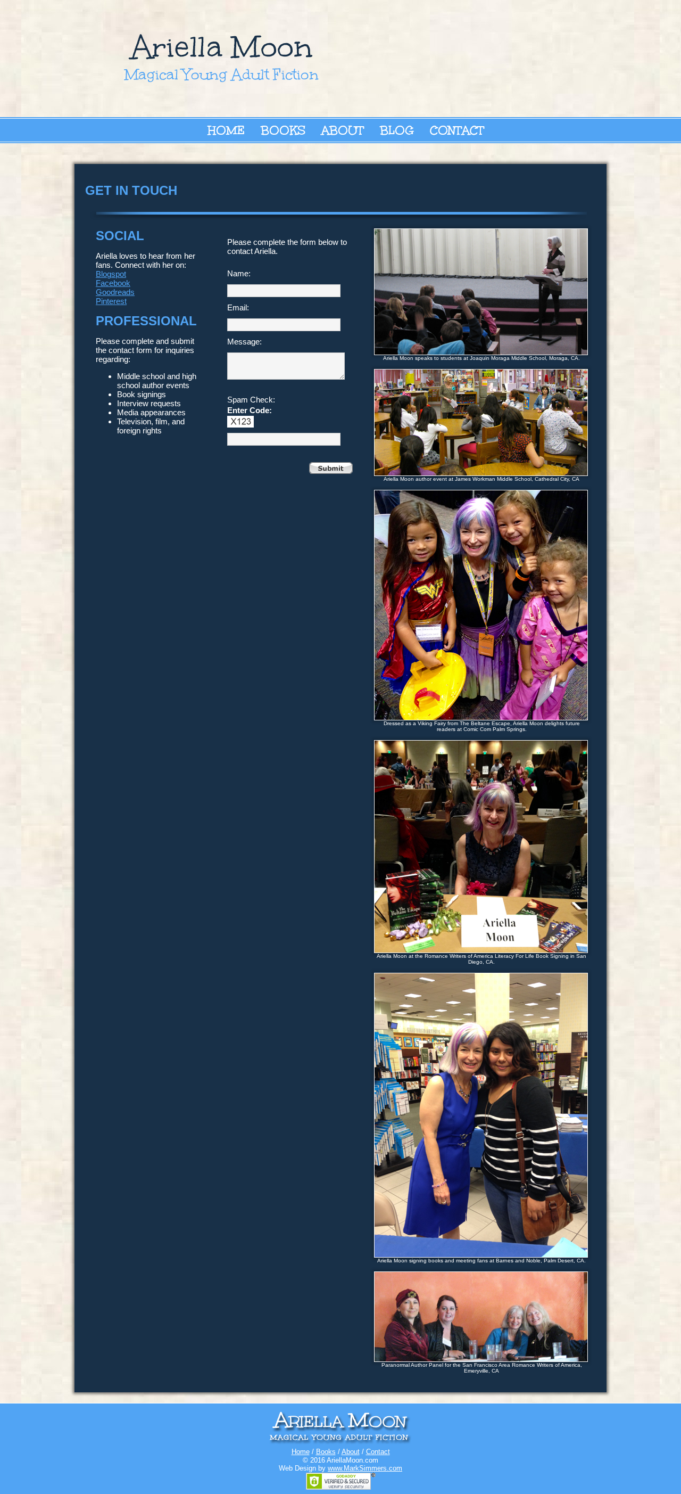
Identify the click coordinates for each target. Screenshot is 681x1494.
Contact (457, 130)
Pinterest (111, 301)
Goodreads (115, 292)
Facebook (113, 283)
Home (226, 130)
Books (283, 130)
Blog (397, 130)
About (342, 130)
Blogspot (111, 273)
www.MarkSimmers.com (365, 1468)
